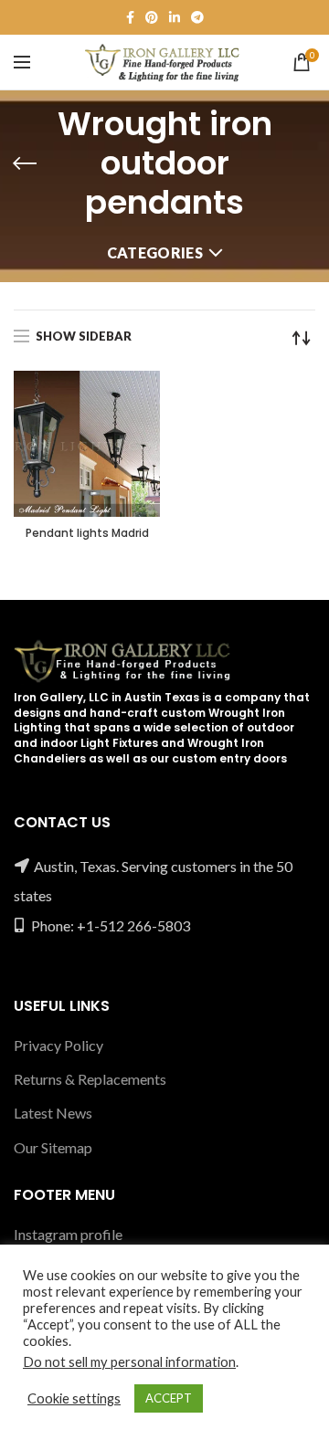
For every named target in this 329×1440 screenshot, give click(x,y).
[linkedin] (175, 17)
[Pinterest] (152, 17)
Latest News (53, 1112)
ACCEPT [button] (168, 1398)
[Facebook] (130, 17)
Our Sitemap (53, 1147)
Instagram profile (68, 1234)
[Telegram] (197, 17)
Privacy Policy (58, 1045)
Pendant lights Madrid (87, 533)
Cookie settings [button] (74, 1398)
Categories (155, 252)
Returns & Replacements (90, 1079)
